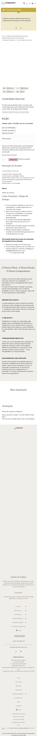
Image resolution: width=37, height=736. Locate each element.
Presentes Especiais (17, 694)
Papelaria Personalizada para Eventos (17, 36)
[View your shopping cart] (32, 3)
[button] (1, 3)
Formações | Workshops (18, 626)
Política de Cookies (18, 716)
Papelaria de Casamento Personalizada (13, 38)
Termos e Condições (18, 719)
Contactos (18, 706)
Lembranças (17, 614)
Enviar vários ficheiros (9, 155)
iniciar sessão (12, 419)
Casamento (18, 690)
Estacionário (17, 610)
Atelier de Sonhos (8, 193)
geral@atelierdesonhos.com (15, 251)
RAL (18, 725)
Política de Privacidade (18, 713)
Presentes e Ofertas (17, 622)
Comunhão (18, 682)
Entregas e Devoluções (18, 722)
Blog (18, 702)
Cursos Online (18, 698)
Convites (17, 606)
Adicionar (13, 160)
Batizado (18, 686)
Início (3, 36)
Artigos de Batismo (17, 618)
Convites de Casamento (8, 40)
